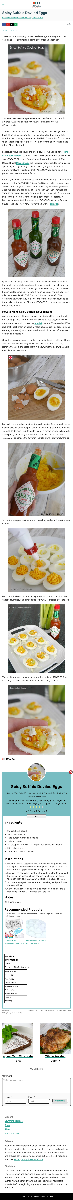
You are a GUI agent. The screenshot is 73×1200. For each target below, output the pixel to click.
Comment (7, 1076)
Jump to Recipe (10, 31)
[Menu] (3, 4)
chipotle (54, 204)
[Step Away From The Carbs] (36, 4)
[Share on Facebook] (4, 24)
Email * (31, 1097)
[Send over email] (15, 24)
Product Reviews (37, 17)
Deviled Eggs (22, 163)
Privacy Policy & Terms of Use (28, 1159)
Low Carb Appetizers (9, 17)
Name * (8, 1097)
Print (36, 816)
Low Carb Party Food (24, 17)
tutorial (38, 323)
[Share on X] (12, 24)
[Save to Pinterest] (8, 24)
